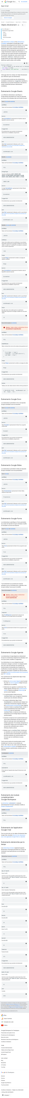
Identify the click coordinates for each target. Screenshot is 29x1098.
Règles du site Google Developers (16, 1007)
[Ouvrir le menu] (2, 1)
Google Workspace (10, 22)
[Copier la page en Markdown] (22, 25)
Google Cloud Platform (6, 1082)
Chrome (3, 1078)
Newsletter (3, 1062)
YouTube (3, 1067)
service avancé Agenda (15, 681)
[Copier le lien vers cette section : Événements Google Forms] (23, 519)
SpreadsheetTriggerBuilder (13, 328)
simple (6, 101)
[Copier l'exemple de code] (27, 63)
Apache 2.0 (17, 1005)
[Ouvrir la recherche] (19, 2)
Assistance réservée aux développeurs (9, 1039)
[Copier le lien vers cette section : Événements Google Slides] (23, 465)
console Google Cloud (6, 1052)
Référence (24, 22)
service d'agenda (14, 682)
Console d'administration (6, 1047)
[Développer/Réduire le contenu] (10, 29)
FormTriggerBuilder (11, 597)
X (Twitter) (3, 1064)
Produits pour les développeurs (8, 1035)
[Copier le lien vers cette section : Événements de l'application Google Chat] (12, 830)
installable (12, 101)
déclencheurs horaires (8, 848)
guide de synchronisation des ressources (17, 672)
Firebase (3, 1080)
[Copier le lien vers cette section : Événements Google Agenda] (24, 653)
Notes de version (5, 1037)
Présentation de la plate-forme (8, 1032)
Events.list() (21, 690)
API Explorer (4, 1054)
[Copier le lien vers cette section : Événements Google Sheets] (23, 91)
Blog (2, 1060)
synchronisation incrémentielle (13, 705)
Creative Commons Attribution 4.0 (12, 1004)
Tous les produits (5, 1084)
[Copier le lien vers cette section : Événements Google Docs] (22, 399)
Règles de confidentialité (17, 1089)
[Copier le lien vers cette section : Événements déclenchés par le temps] (7, 844)
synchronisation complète (9, 746)
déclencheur (9, 803)
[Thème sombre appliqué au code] (24, 63)
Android (3, 1076)
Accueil (2, 22)
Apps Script (5, 6)
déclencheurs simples (8, 41)
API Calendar (7, 674)
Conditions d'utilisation (6, 1041)
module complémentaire (7, 806)
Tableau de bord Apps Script (7, 1050)
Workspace (15, 2)
